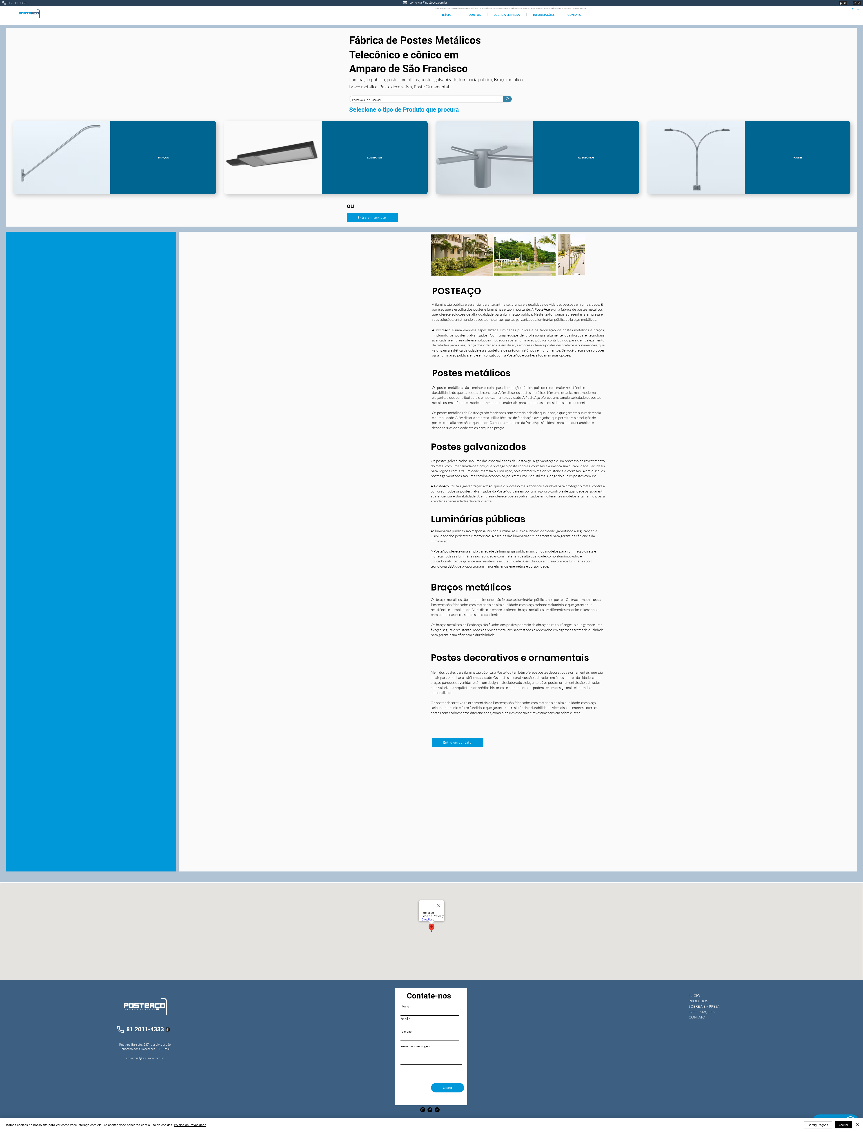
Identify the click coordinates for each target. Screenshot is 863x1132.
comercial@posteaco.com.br (428, 2)
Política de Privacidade (190, 1125)
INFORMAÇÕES (701, 1011)
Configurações (817, 1125)
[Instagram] (422, 1109)
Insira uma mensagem (415, 1046)
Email (404, 1019)
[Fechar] (857, 1124)
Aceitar (843, 1125)
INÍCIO (694, 995)
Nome (404, 1006)
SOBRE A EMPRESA (704, 1006)
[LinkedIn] (437, 1109)
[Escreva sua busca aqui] (507, 99)
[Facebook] (429, 1109)
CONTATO (697, 1017)
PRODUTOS (698, 1001)
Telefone (405, 1031)
